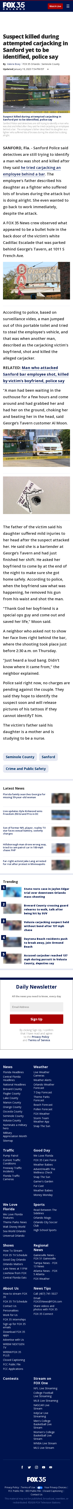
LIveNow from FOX (14, 1273)
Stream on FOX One (42, 1380)
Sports (39, 1204)
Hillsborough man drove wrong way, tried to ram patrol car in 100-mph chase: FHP (25, 847)
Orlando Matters (13, 1264)
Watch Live (55, 6)
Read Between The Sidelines (45, 1211)
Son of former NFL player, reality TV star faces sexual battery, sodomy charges (24, 830)
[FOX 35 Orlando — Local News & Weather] (14, 5)
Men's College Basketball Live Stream (43, 1424)
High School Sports (45, 1230)
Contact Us (9, 1306)
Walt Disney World (14, 1226)
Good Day (42, 1150)
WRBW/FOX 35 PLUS (12, 1353)
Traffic (8, 1150)
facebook (22, 1467)
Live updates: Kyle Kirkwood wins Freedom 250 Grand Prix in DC (22, 812)
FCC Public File (12, 1364)
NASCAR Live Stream (41, 1406)
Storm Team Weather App (41, 1119)
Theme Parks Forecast (42, 1098)
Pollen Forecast (43, 1109)
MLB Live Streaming (46, 1400)
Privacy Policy (40, 1037)
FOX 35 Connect (43, 1314)
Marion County (12, 1102)
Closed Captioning (14, 1360)
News (7, 1067)
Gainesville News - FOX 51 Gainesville (45, 1256)
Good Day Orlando (14, 1259)
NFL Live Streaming (45, 1388)
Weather (41, 1067)
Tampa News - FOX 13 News (45, 1264)
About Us (11, 1288)
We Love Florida (43, 1155)
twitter (29, 1467)
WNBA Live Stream (45, 1443)
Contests (10, 1378)
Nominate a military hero (15, 1126)
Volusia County (12, 1120)
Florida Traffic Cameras (11, 1177)
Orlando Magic (42, 1217)
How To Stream (12, 1250)
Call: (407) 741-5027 (45, 1293)
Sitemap (8, 1140)
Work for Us (10, 1315)
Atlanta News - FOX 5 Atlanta (45, 1272)
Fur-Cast (39, 1186)
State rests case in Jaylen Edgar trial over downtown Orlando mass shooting (46, 892)
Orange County (12, 1107)
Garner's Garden (43, 1181)
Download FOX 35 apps (14, 1333)
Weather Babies (43, 1164)
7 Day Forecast (43, 1092)
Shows (8, 1245)
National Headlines (14, 1084)
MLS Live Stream (44, 1448)
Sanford (48, 757)
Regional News (41, 1247)
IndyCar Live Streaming (41, 1414)
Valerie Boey (13, 64)
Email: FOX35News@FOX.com (48, 1299)
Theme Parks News (15, 1222)
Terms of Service (39, 1040)
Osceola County (12, 1111)
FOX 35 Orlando (31, 64)
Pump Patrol (10, 1155)
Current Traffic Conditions (12, 1161)
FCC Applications (13, 1369)
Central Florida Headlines (12, 1078)
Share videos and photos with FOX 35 (45, 1307)
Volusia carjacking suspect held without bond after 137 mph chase (46, 926)
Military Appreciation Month (15, 1134)
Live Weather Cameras (41, 1073)
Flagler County (11, 1093)
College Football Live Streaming (43, 1394)
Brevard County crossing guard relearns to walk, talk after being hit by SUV (46, 909)
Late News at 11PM (15, 1268)
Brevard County (12, 1089)
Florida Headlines (13, 1072)
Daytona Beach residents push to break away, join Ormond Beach (46, 942)
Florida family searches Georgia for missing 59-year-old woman (24, 796)
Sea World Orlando (14, 1231)
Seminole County (51, 64)
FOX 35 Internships (14, 1319)
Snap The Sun (42, 1126)
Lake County (10, 1098)
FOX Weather (42, 1113)
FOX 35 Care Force (45, 1160)
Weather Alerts (42, 1080)
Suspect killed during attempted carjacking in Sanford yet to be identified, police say (32, 118)
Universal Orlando (14, 1235)
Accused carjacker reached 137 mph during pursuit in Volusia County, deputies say (45, 959)
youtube (44, 1467)
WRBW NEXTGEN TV (13, 1345)
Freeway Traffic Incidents (12, 1169)
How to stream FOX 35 (15, 1295)
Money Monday (43, 1195)
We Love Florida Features (13, 1216)
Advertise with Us (13, 1339)
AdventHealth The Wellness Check (44, 1170)
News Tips (42, 1288)
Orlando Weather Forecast (44, 1086)
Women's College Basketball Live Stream (44, 1435)
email (51, 1467)
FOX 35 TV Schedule (15, 1255)
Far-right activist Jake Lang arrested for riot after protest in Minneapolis (24, 862)
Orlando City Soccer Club (45, 1223)
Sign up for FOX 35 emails (14, 1325)
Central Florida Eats (15, 1277)
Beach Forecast (43, 1104)
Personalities (11, 1310)
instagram (36, 1467)
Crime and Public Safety (26, 768)
